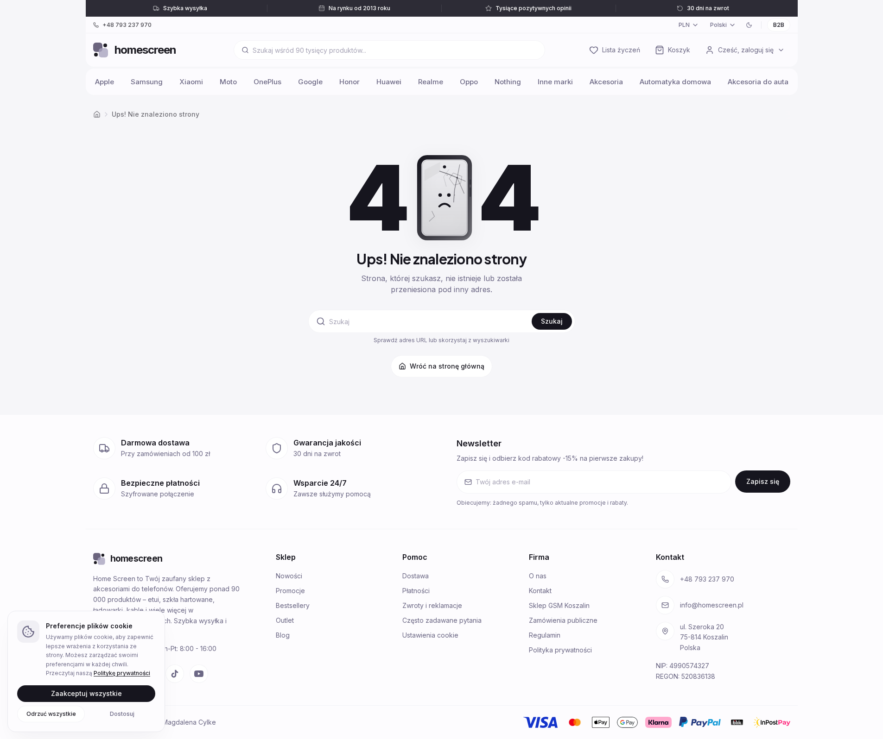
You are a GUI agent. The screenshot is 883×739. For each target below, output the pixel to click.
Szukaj (552, 321)
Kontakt (540, 591)
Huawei (388, 81)
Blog (283, 635)
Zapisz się (762, 481)
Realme (430, 81)
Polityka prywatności (560, 650)
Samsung (147, 81)
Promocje (290, 591)
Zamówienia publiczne (563, 620)
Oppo (469, 81)
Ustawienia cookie (430, 635)
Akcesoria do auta (758, 81)
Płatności (416, 591)
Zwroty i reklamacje (432, 605)
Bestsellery (293, 605)
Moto (228, 81)
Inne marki (555, 81)
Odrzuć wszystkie (51, 713)
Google (310, 81)
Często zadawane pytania (442, 620)
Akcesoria (606, 81)
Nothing (508, 81)
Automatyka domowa (675, 81)
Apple (104, 81)
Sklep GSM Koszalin (559, 605)
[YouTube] (199, 673)
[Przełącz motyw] (749, 25)
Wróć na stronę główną (447, 366)
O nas (537, 576)
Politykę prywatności (122, 673)
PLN (684, 24)
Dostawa (415, 576)
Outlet (285, 620)
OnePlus (267, 81)
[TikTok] (174, 673)
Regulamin (544, 635)
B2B (778, 24)
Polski (718, 24)
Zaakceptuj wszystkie (86, 693)
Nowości (289, 576)
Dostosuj (122, 713)
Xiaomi (191, 81)
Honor (349, 81)
